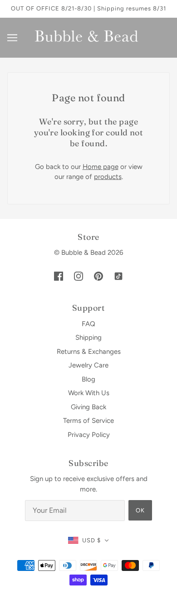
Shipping (88, 337)
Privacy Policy (89, 435)
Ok (140, 510)
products (108, 177)
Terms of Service (88, 421)
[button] (88, 541)
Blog (88, 379)
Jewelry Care (88, 365)
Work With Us (88, 393)
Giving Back (88, 407)
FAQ (88, 324)
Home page (100, 167)
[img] (59, 276)
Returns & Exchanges (89, 351)
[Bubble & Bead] (88, 37)
